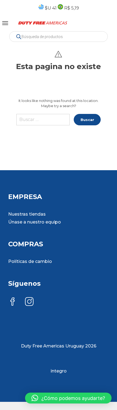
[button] (68, 398)
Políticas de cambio (30, 261)
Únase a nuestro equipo (34, 222)
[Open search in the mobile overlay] (58, 36)
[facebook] (12, 302)
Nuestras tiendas (27, 214)
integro (59, 371)
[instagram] (29, 302)
